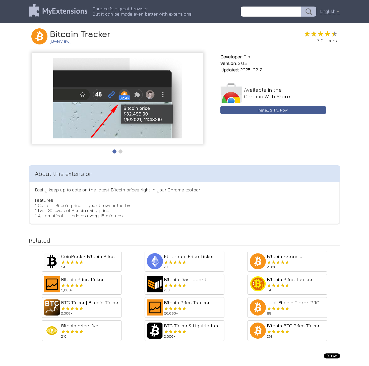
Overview (60, 41)
